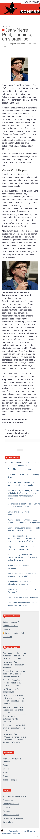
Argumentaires (8, 776)
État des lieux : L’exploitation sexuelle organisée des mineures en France (14, 673)
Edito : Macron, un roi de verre (19, 469)
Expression (15, 463)
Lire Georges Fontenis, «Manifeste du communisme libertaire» (14, 664)
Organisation (6, 834)
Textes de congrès (10, 780)
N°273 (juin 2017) (20, 465)
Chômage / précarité (11, 804)
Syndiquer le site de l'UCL (15, 633)
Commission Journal (23, 44)
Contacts (6, 629)
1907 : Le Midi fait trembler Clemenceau (23, 597)
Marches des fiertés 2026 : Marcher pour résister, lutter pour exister (13, 710)
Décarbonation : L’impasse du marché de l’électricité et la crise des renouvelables (14, 655)
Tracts (5, 772)
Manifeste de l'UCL (10, 626)
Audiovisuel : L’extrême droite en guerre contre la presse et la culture (14, 728)
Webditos (6, 769)
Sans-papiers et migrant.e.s (13, 818)
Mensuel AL (25, 463)
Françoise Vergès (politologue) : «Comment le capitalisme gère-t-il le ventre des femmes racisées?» (22, 538)
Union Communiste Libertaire (15, 831)
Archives (16, 834)
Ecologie (6, 807)
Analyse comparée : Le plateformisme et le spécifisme (12, 719)
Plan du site (7, 637)
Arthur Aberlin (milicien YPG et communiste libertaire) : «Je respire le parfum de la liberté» (23, 557)
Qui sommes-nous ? (11, 622)
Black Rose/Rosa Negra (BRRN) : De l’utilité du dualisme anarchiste (12, 682)
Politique (6, 811)
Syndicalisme (8, 822)
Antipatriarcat (8, 800)
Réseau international (11, 815)
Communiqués (8, 765)
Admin (36, 836)
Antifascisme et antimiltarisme (14, 796)
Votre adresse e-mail (15, 436)
